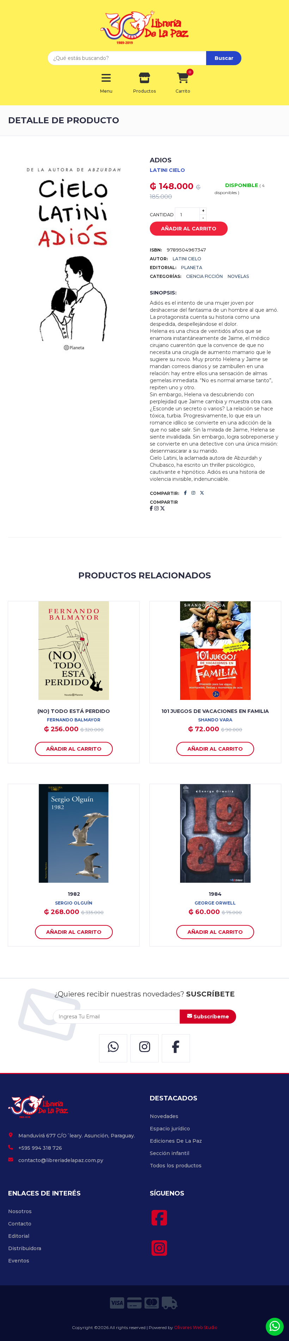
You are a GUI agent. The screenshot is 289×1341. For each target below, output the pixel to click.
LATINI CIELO (167, 170)
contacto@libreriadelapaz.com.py (60, 1160)
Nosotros (20, 1211)
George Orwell (215, 903)
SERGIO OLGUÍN (73, 903)
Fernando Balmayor (73, 719)
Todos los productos (176, 1165)
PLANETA (191, 267)
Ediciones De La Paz (176, 1141)
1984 (215, 894)
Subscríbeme (210, 1016)
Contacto (19, 1224)
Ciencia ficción (204, 276)
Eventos (18, 1261)
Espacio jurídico (170, 1128)
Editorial (18, 1236)
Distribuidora (24, 1248)
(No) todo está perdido (73, 711)
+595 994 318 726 (40, 1148)
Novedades (164, 1116)
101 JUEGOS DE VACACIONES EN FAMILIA (215, 711)
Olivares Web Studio (195, 1327)
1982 (74, 894)
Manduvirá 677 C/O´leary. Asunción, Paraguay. (76, 1135)
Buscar (224, 58)
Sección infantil (169, 1153)
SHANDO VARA (215, 719)
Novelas (238, 276)
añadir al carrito (188, 228)
